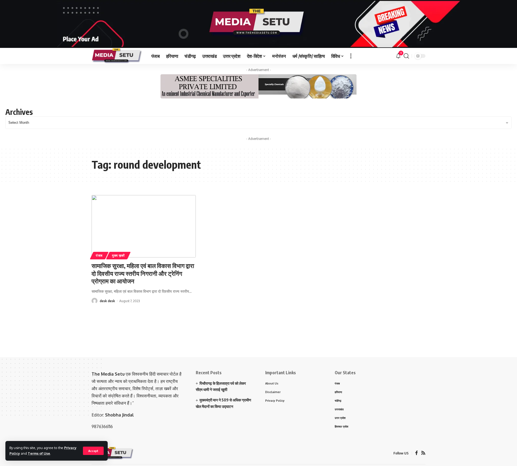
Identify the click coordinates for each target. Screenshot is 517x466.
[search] (406, 56)
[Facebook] (416, 453)
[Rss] (423, 453)
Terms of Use (39, 453)
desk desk (107, 301)
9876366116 (102, 426)
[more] (351, 56)
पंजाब (99, 255)
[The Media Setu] (117, 56)
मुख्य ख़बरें (118, 255)
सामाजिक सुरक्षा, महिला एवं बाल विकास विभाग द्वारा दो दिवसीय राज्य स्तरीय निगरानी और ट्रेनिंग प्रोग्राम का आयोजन (143, 273)
